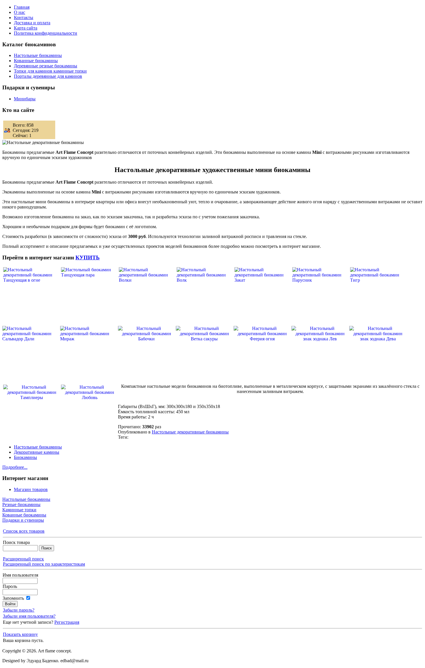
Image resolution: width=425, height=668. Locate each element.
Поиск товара (16, 542)
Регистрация (66, 622)
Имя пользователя (20, 575)
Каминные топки (19, 509)
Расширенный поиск (23, 558)
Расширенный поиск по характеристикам (44, 564)
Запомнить (13, 598)
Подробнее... (14, 467)
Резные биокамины (21, 504)
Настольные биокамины (38, 446)
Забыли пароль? (18, 610)
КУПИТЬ (87, 257)
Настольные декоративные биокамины (190, 431)
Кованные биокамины (24, 514)
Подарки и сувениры (23, 520)
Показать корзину (20, 634)
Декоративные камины (36, 452)
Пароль (10, 586)
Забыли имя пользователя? (29, 616)
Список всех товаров (24, 531)
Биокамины (25, 457)
